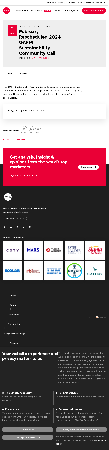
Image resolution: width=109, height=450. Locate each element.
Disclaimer (14, 314)
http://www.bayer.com (74, 270)
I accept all (28, 429)
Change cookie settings (14, 333)
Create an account (93, 2)
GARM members (40, 57)
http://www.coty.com (12, 250)
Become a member (93, 10)
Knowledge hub (70, 10)
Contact (14, 305)
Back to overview (16, 139)
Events (47, 10)
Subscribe (87, 167)
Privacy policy (14, 324)
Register (23, 73)
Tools (57, 10)
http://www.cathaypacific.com (95, 270)
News (60, 2)
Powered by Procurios (65, 317)
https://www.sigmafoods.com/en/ (95, 250)
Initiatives (36, 10)
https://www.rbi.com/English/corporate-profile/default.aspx (33, 270)
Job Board (70, 2)
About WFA (50, 2)
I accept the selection (28, 437)
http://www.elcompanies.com (74, 250)
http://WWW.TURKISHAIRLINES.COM (53, 250)
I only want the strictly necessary (81, 429)
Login (79, 2)
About (9, 73)
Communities (21, 10)
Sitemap (14, 343)
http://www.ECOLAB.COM (12, 270)
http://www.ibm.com (53, 270)
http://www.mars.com (33, 250)
